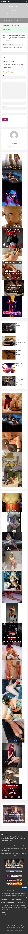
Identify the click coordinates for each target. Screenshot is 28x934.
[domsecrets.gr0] (12, 632)
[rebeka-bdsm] (12, 708)
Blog (15, 926)
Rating (4, 70)
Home (5, 926)
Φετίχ (19, 907)
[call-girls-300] (12, 217)
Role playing (9, 907)
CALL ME (20, 905)
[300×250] (12, 162)
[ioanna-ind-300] (12, 561)
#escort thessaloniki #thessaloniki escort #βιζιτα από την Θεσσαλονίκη (14, 902)
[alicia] (12, 613)
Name (4, 101)
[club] (12, 541)
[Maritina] (12, 403)
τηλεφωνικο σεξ (23, 907)
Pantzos (14, 141)
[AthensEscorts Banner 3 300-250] (12, 272)
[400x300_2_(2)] (12, 791)
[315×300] (12, 237)
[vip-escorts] (12, 180)
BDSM (17, 905)
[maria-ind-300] (12, 580)
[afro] (14, 522)
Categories (11, 926)
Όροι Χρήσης (20, 926)
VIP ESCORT (15, 907)
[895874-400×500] (12, 755)
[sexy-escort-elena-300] (12, 479)
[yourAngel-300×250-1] (12, 198)
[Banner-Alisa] (12, 502)
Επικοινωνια (20, 927)
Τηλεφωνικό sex (8, 13)
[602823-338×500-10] (13, 730)
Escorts (5, 907)
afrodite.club (6, 1)
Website (4, 112)
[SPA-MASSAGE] (12, 462)
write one (20, 64)
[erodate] (14, 288)
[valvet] (12, 255)
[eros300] (12, 306)
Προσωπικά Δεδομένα (10, 927)
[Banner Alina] (12, 669)
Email (3, 106)
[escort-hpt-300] (12, 442)
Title (3, 75)
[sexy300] (12, 596)
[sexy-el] (12, 651)
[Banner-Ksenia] (12, 689)
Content (4, 81)
